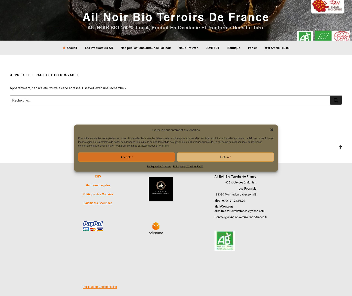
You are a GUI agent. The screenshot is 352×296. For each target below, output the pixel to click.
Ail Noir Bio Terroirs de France (176, 16)
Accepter (127, 157)
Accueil (72, 48)
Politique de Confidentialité (188, 166)
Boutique (233, 48)
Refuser (225, 157)
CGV (98, 176)
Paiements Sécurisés (98, 203)
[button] (272, 130)
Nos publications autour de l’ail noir (146, 48)
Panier (252, 48)
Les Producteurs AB (99, 48)
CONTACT (212, 48)
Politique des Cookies (159, 166)
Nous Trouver (188, 48)
